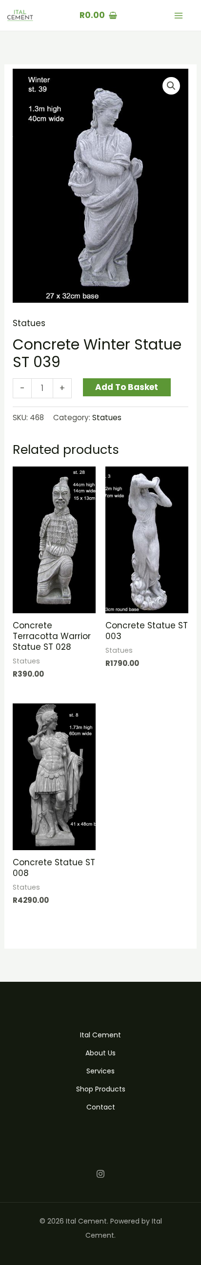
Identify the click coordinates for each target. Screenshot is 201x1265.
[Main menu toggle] (178, 15)
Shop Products (100, 1089)
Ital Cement (100, 1035)
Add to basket (126, 387)
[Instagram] (100, 1173)
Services (100, 1071)
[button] (171, 86)
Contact (100, 1107)
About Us (100, 1053)
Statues (29, 323)
